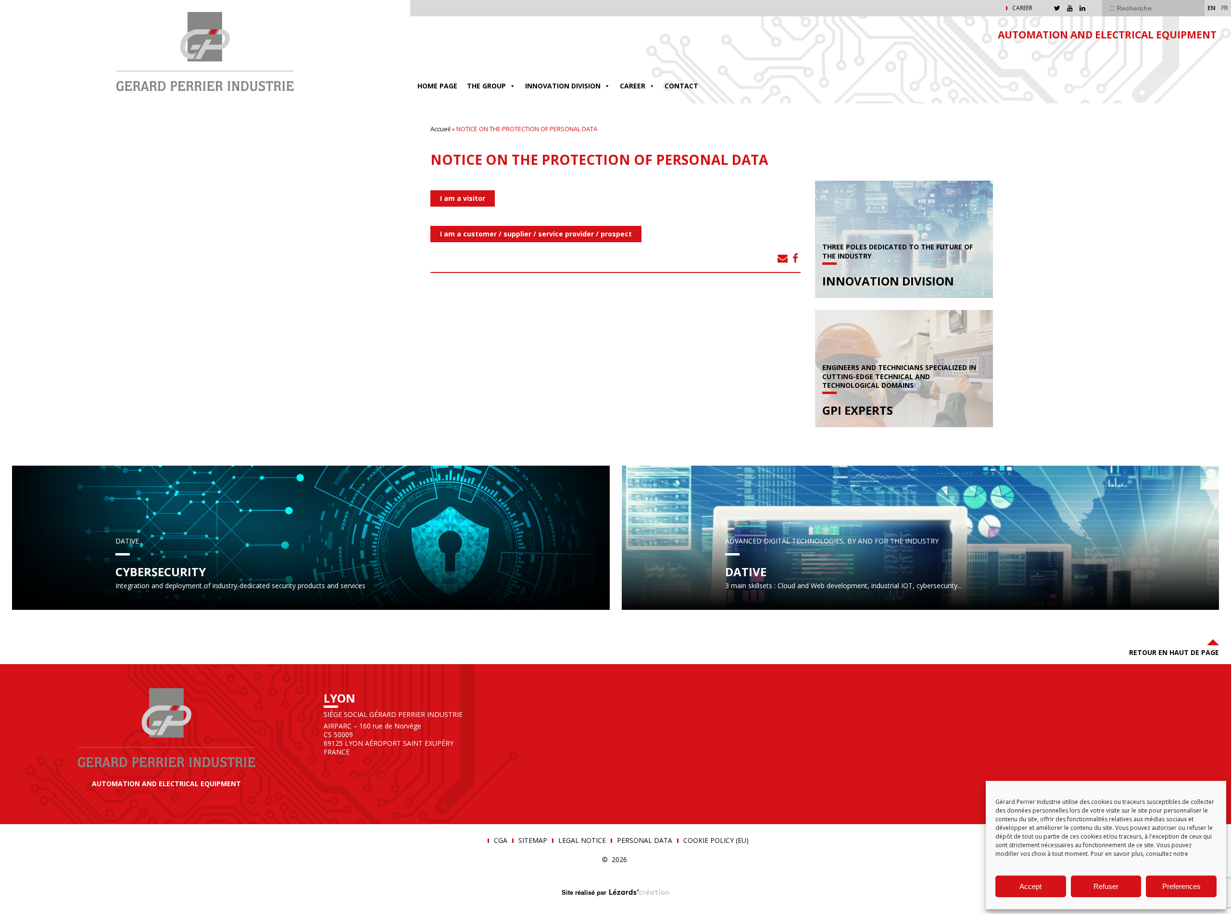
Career (632, 85)
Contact (681, 85)
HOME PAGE (437, 85)
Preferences (1181, 886)
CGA (500, 840)
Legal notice (582, 840)
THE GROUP (486, 85)
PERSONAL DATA (644, 840)
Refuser (1105, 886)
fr (1224, 7)
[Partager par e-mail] (783, 258)
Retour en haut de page (1174, 652)
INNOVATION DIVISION (563, 85)
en (1211, 7)
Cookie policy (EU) (716, 840)
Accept (1030, 886)
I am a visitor (462, 198)
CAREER (1022, 8)
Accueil (440, 128)
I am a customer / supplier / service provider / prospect (536, 233)
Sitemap (532, 840)
